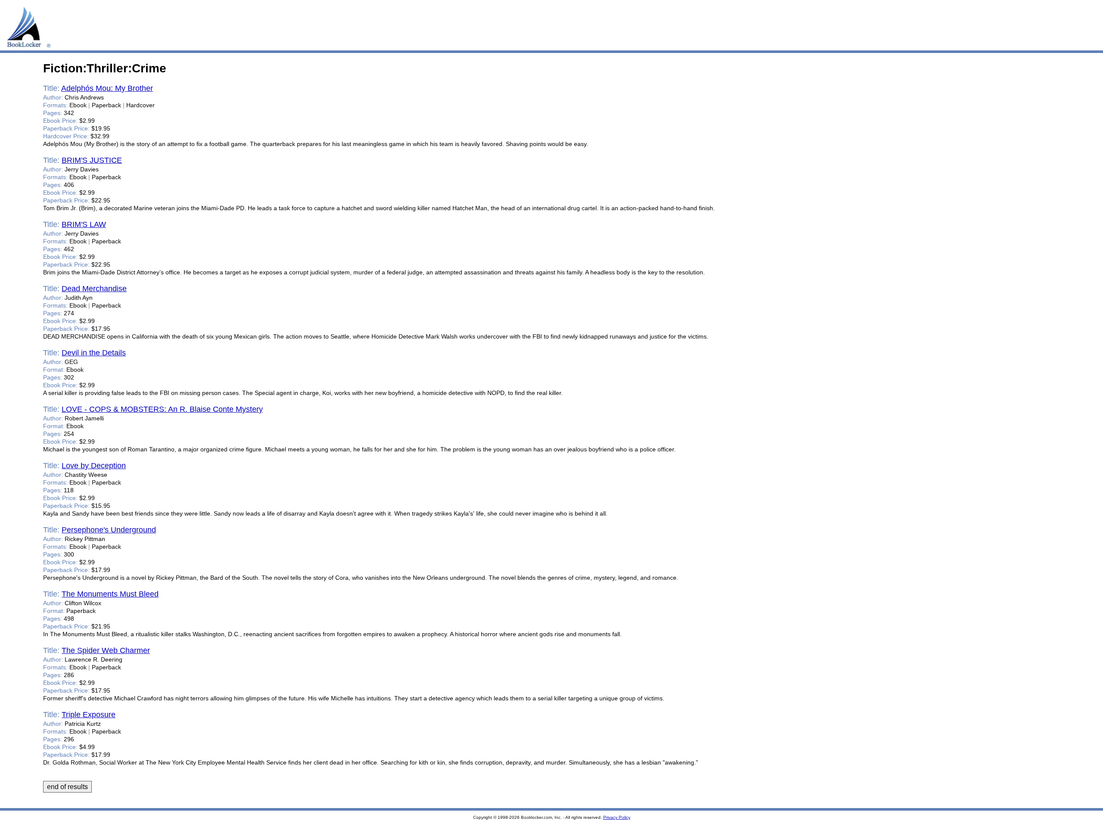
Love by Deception (94, 465)
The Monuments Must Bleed (110, 594)
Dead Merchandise (94, 288)
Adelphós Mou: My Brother (107, 88)
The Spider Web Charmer (106, 650)
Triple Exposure (88, 714)
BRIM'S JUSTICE (92, 160)
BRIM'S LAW (84, 224)
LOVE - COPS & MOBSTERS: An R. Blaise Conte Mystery (162, 409)
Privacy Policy (616, 817)
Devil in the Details (94, 352)
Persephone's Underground (109, 529)
